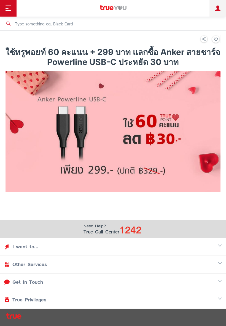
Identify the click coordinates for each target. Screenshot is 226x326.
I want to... (25, 247)
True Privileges (29, 300)
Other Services (29, 264)
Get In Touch (27, 282)
